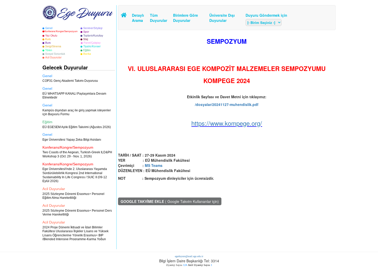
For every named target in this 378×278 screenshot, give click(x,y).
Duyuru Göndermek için (266, 15)
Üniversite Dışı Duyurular (222, 18)
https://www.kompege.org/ (226, 123)
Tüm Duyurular (157, 18)
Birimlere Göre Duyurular (185, 18)
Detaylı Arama (138, 18)
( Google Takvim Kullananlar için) (170, 201)
